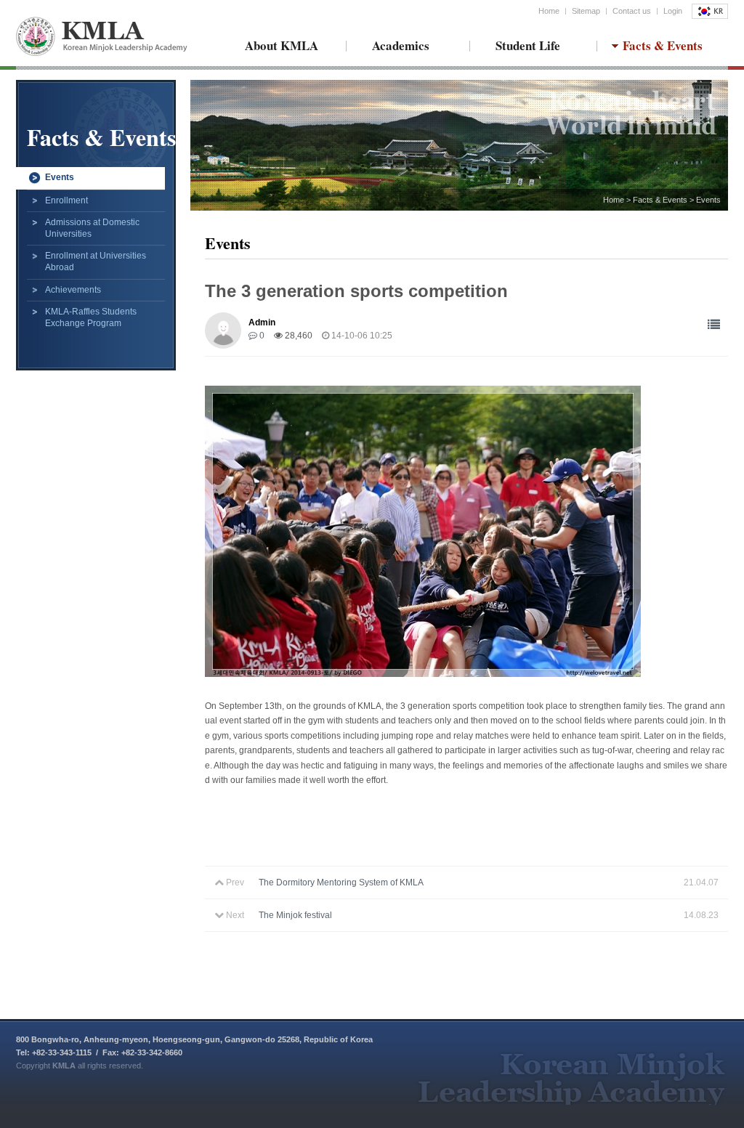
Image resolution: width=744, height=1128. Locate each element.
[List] (713, 325)
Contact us (631, 11)
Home (548, 11)
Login (672, 11)
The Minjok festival (295, 915)
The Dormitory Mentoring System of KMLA (341, 882)
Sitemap (586, 11)
